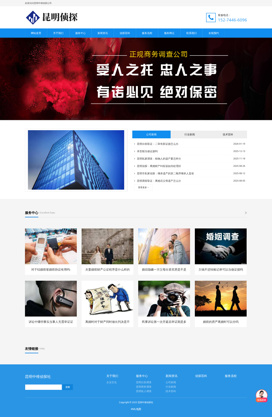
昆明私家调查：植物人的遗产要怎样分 (159, 158)
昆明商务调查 (144, 386)
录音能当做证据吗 (147, 151)
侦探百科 (125, 33)
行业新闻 (171, 386)
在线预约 (214, 33)
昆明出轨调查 (144, 382)
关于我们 (58, 33)
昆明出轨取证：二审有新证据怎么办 (157, 144)
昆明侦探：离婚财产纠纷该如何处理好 (159, 166)
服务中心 (80, 33)
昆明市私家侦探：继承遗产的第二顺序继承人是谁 (165, 173)
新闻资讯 (103, 33)
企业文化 (111, 382)
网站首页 (36, 33)
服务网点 (169, 33)
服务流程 (147, 33)
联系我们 (191, 33)
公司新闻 (171, 382)
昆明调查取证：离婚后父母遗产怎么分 (159, 180)
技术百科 (171, 391)
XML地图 (136, 409)
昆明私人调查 (144, 391)
